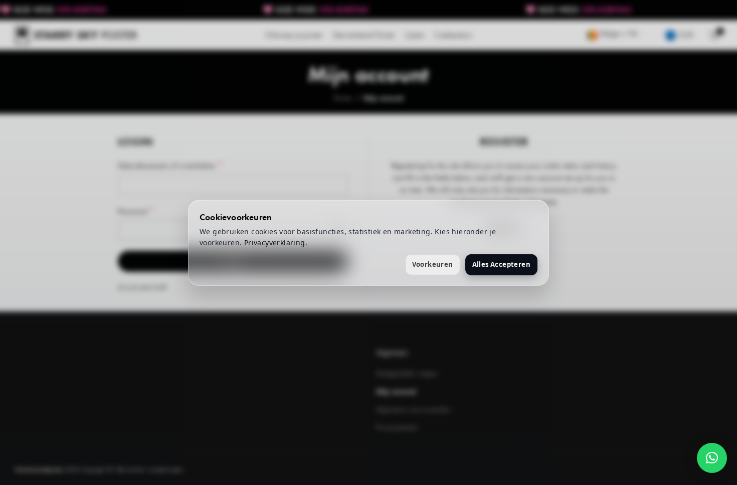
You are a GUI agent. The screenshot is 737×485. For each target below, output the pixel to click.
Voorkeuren (432, 263)
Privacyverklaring (274, 242)
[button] (712, 458)
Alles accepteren (501, 263)
